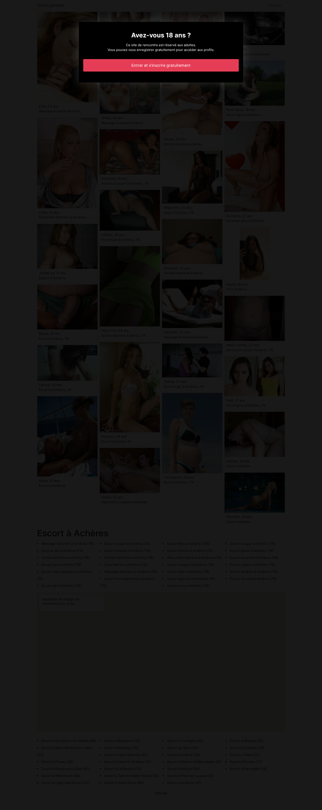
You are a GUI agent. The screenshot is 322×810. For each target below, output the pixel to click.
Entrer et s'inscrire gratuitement (161, 65)
